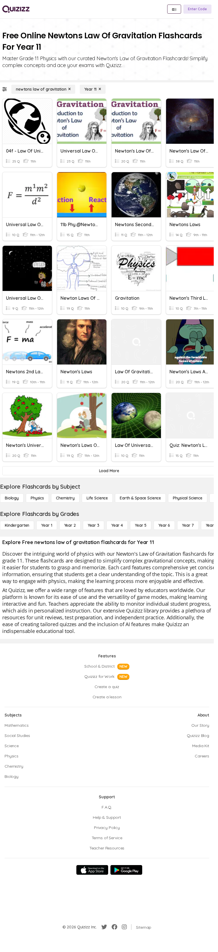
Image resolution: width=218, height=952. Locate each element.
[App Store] (92, 870)
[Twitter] (104, 927)
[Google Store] (126, 870)
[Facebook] (114, 927)
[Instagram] (124, 927)
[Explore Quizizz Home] (16, 9)
